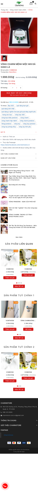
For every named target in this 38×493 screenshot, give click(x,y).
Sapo (23, 451)
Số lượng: (4, 87)
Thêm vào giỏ (9, 278)
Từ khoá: (4, 105)
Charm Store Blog (9, 165)
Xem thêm (19, 237)
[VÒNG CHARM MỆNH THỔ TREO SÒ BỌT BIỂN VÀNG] (10, 309)
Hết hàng (28, 329)
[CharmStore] (19, 4)
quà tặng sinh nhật (8, 108)
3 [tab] (19, 282)
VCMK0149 (9, 269)
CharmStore (8, 435)
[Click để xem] (19, 36)
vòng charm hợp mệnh (9, 121)
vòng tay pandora (29, 124)
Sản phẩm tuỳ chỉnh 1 (19, 295)
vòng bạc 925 (20, 114)
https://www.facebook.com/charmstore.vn (15, 145)
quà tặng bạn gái (22, 105)
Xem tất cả (19, 286)
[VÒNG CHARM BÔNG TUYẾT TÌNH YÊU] (28, 309)
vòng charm (24, 118)
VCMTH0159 (10, 320)
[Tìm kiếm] (35, 4)
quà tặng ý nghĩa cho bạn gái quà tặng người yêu (19, 111)
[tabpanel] (10, 265)
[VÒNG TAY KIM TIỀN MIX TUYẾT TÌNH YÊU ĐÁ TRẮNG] (28, 258)
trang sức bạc (7, 114)
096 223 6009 (13, 102)
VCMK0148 (28, 269)
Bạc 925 (11, 105)
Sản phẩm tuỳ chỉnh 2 (19, 347)
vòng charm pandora (27, 121)
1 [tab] (16, 282)
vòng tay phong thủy (9, 127)
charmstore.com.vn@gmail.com (13, 415)
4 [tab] (21, 282)
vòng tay (17, 124)
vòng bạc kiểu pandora (9, 118)
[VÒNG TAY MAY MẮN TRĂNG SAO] (10, 258)
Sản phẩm (19, 244)
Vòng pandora (6, 124)
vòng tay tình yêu (25, 127)
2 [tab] (18, 282)
